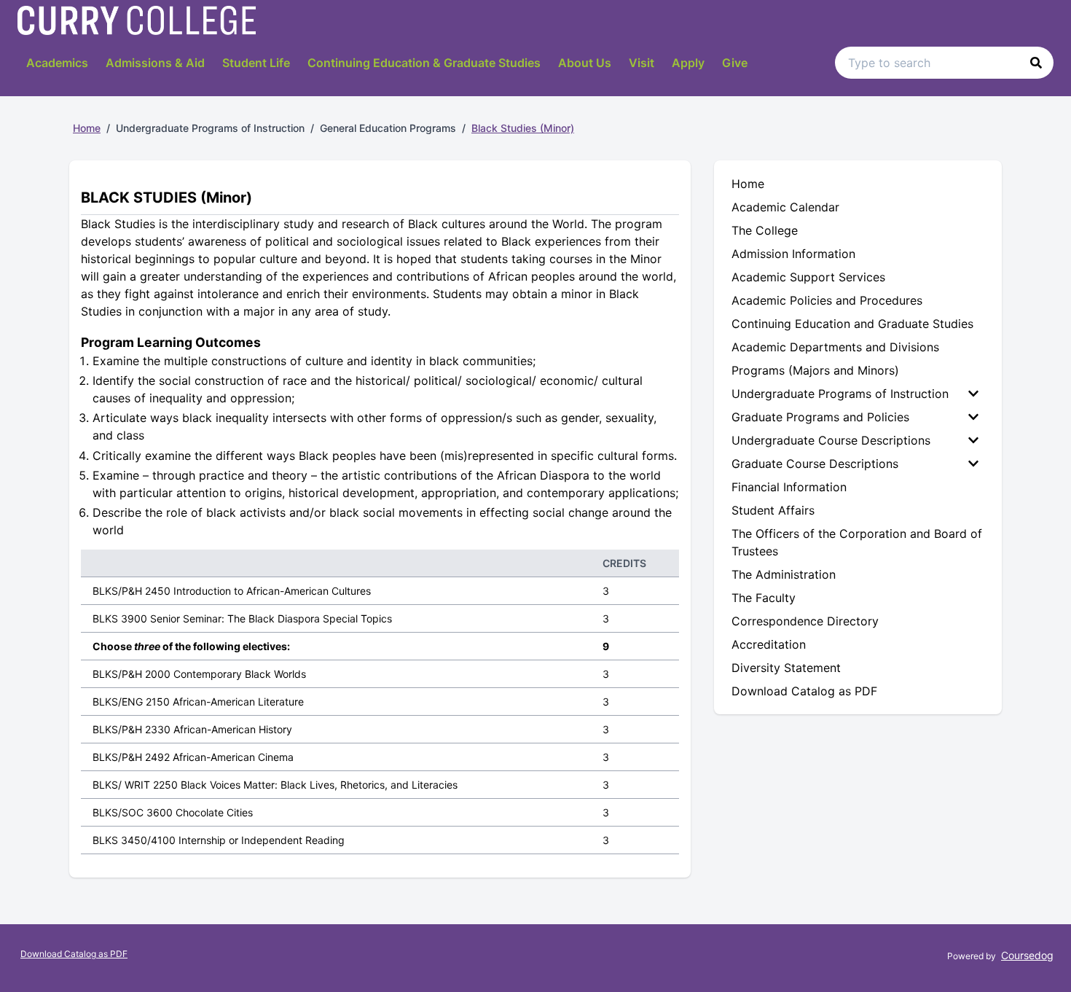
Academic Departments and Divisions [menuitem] (835, 347)
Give (735, 62)
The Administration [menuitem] (783, 574)
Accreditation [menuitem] (768, 644)
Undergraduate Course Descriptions (830, 440)
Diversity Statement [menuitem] (786, 667)
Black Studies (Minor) (522, 128)
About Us (584, 62)
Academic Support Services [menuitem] (808, 277)
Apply (688, 62)
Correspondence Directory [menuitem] (805, 621)
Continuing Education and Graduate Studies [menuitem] (852, 323)
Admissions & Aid (155, 62)
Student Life (256, 62)
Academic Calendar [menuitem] (785, 207)
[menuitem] (858, 393)
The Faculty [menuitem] (763, 597)
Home (87, 128)
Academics (57, 62)
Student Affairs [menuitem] (773, 510)
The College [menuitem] (764, 230)
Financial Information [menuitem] (789, 487)
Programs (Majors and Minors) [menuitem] (815, 370)
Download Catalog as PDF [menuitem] (804, 691)
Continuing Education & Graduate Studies (424, 62)
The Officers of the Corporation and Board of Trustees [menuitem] (856, 542)
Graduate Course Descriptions (814, 463)
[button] (1036, 62)
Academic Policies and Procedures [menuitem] (826, 300)
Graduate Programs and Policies (820, 417)
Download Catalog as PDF (74, 953)
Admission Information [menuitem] (793, 253)
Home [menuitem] (747, 183)
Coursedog (1027, 955)
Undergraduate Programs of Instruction (840, 393)
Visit (641, 62)
